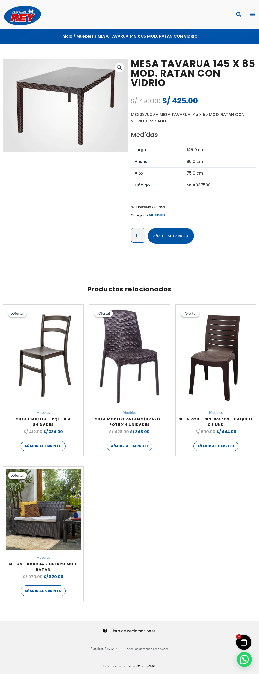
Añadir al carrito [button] (43, 446)
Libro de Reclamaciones (133, 631)
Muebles (85, 36)
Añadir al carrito (171, 236)
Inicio (66, 36)
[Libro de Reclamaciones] (105, 631)
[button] (252, 14)
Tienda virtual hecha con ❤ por (129, 666)
